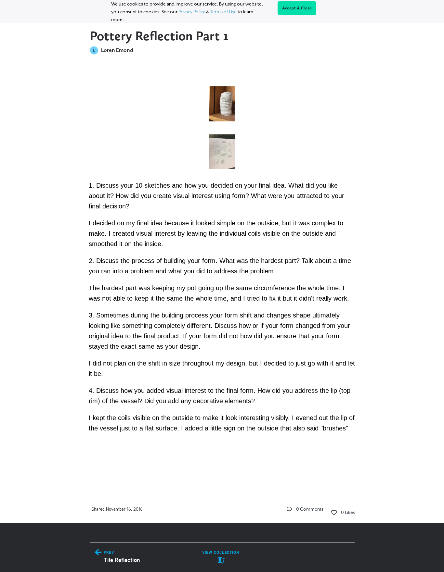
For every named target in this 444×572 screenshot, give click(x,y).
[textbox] (222, 273)
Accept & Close (297, 8)
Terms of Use (223, 11)
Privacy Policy (191, 11)
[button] (289, 509)
